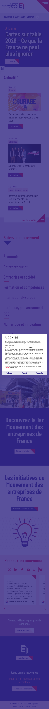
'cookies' (7, 367)
